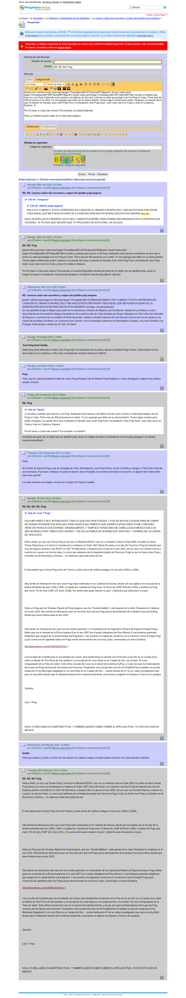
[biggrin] (44, 134)
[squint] (120, 134)
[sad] (31, 134)
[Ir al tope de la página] (161, 230)
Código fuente (42, 79)
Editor (30, 79)
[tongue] (37, 134)
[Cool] (41, 134)
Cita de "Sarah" (36, 409)
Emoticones (33, 126)
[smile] (27, 134)
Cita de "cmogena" (38, 199)
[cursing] (76, 134)
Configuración (48, 126)
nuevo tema (64, 47)
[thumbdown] (83, 134)
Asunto (47, 66)
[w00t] (98, 134)
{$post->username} (61, 188)
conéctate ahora (144, 35)
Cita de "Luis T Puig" (39, 513)
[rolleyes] (51, 134)
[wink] (34, 134)
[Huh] (54, 134)
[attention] (126, 134)
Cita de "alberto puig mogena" (47, 206)
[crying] (47, 134)
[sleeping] (106, 134)
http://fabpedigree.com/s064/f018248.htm (45, 646)
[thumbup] (94, 134)
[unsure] (57, 134)
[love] (62, 134)
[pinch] (102, 134)
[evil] (116, 134)
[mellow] (79, 134)
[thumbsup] (89, 134)
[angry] (66, 134)
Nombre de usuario (41, 61)
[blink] (69, 134)
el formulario (32, 35)
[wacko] (110, 134)
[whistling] (113, 134)
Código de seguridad (40, 147)
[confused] (72, 134)
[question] (123, 134)
